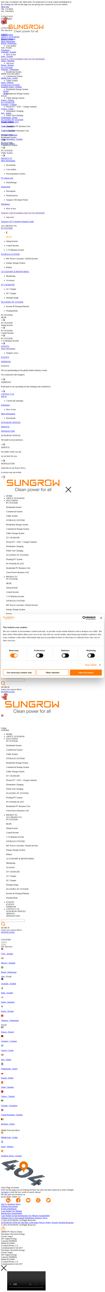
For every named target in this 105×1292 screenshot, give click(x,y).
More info (5, 7)
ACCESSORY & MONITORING (15, 272)
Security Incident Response (63, 1222)
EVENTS (5, 346)
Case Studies (6, 1211)
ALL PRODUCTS (9, 226)
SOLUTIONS (7, 39)
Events (4, 1209)
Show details (91, 665)
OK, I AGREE (7, 9)
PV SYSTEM (6, 67)
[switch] (39, 655)
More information (8, 41)
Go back (4, 1192)
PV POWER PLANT (10, 122)
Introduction (6, 1213)
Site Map (24, 1222)
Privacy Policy (45, 1222)
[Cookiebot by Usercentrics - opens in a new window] (84, 618)
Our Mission (17, 1211)
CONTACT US (7, 394)
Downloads (13, 1206)
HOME (4, 34)
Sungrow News (14, 1204)
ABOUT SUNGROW (10, 37)
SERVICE (5, 427)
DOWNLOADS (8, 692)
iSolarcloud (5, 187)
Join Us (4, 1204)
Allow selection (52, 672)
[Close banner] (101, 618)
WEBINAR (6, 362)
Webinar (4, 1206)
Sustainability (16, 1213)
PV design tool (7, 178)
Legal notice (34, 1222)
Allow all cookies (85, 672)
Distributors (12, 1209)
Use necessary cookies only (19, 672)
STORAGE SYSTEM (10, 85)
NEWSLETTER (8, 431)
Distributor (5, 50)
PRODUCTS (6, 158)
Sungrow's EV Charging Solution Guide (17, 221)
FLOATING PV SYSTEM (12, 120)
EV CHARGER (7, 102)
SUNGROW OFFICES (10, 422)
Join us (4, 396)
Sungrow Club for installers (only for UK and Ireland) (23, 59)
